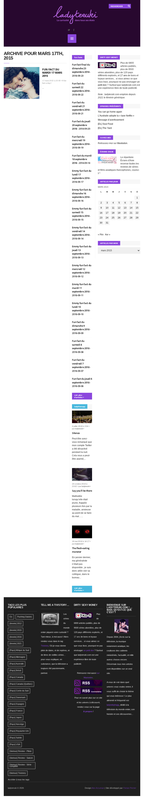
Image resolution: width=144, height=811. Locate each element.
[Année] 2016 (16, 637)
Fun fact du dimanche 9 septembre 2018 (81, 325)
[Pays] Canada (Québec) (21, 684)
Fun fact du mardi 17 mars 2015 (52, 73)
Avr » (107, 234)
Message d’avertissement (111, 120)
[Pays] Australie (17, 664)
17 (107, 213)
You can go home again (110, 111)
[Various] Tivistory (18, 773)
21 (131, 213)
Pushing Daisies (24, 617)
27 (125, 217)
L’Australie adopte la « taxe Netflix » (116, 115)
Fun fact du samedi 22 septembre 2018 (81, 87)
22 (137, 213)
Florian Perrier (129, 788)
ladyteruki (79, 429)
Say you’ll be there (82, 490)
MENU (72, 38)
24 (107, 217)
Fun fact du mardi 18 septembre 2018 (82, 159)
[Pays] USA (15, 744)
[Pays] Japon (16, 717)
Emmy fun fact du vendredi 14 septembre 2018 (81, 231)
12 (119, 207)
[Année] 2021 (16, 643)
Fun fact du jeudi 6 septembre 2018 (82, 380)
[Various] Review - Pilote (21, 751)
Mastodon (122, 143)
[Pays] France (16, 711)
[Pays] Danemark (18, 697)
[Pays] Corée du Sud (19, 690)
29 (137, 217)
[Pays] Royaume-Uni (19, 731)
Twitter (68, 30)
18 (113, 213)
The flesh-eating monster (80, 550)
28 (131, 217)
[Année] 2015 (16, 630)
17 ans (123, 75)
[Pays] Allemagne (17, 657)
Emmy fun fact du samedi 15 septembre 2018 (81, 212)
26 (119, 217)
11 (113, 207)
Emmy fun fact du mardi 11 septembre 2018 (81, 288)
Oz (11, 617)
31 (107, 222)
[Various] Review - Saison (21, 758)
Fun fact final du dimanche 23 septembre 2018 (81, 68)
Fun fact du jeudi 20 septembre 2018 (81, 125)
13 (125, 207)
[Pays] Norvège (17, 724)
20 (125, 213)
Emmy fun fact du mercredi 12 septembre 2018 (81, 269)
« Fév (101, 234)
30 (101, 222)
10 (107, 207)
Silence (76, 433)
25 (113, 217)
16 (101, 213)
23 (101, 217)
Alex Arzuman (98, 788)
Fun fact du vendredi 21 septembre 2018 (81, 106)
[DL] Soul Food (105, 124)
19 (119, 213)
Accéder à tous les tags (18, 779)
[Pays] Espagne (17, 704)
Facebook (74, 30)
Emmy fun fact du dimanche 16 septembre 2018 (81, 193)
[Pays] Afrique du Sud (19, 650)
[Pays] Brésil (15, 670)
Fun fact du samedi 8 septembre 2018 (81, 344)
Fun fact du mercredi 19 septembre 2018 (81, 140)
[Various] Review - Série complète (20, 765)
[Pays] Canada (16, 677)
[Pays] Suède (16, 737)
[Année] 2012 (16, 623)
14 (131, 207)
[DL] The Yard (105, 128)
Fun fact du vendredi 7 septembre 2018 (81, 363)
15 (137, 207)
